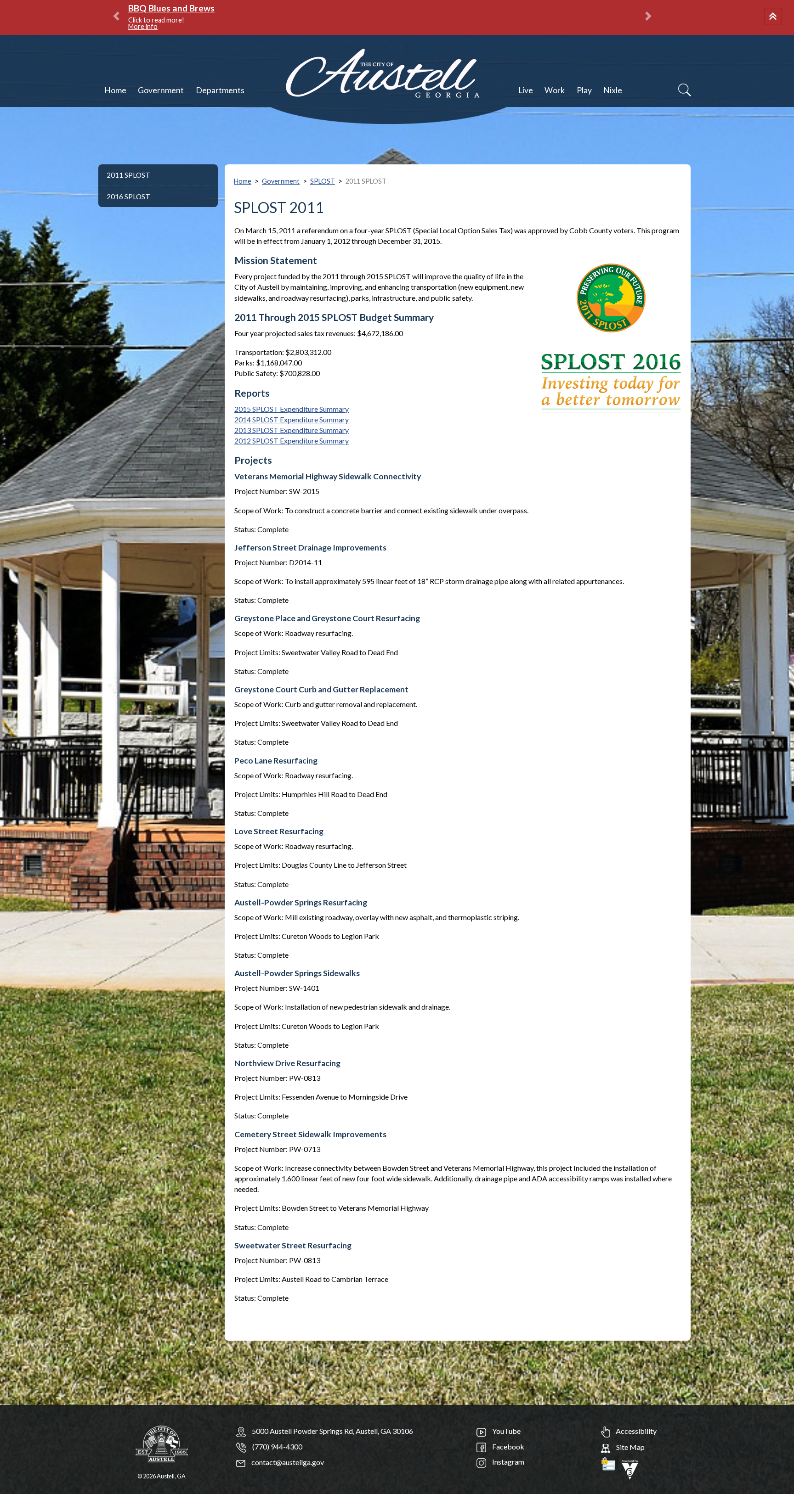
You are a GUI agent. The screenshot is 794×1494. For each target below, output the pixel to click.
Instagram (507, 1461)
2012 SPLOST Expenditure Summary (291, 440)
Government (161, 90)
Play (584, 90)
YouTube (506, 1431)
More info (475, 20)
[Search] (684, 90)
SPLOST (322, 181)
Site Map (630, 1447)
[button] (774, 17)
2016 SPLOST (128, 196)
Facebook (507, 1446)
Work (554, 90)
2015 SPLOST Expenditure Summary (291, 408)
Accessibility (635, 1431)
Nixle (612, 90)
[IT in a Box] (630, 1468)
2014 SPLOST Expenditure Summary (291, 419)
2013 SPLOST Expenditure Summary (291, 430)
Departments (220, 90)
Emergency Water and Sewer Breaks (427, 8)
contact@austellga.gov (287, 1462)
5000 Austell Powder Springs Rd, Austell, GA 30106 (332, 1431)
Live (525, 90)
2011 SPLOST (128, 175)
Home (115, 90)
